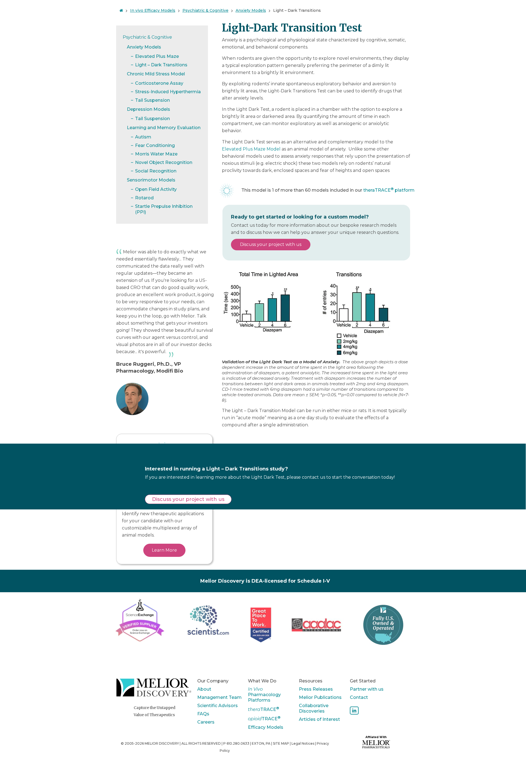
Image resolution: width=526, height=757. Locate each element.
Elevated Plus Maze (157, 56)
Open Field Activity (156, 189)
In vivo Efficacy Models (152, 10)
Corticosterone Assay (159, 83)
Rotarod (144, 197)
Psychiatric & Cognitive (205, 10)
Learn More (164, 550)
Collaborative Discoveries (313, 708)
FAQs (203, 713)
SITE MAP (281, 743)
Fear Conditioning (155, 145)
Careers (206, 722)
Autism (143, 137)
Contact (359, 697)
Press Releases (316, 689)
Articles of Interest (319, 719)
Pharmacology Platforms (264, 695)
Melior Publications (320, 697)
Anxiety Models (251, 10)
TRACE (263, 709)
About (204, 689)
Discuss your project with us (270, 244)
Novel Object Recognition (163, 162)
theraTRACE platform (388, 190)
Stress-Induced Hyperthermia (168, 91)
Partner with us (367, 689)
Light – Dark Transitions (297, 10)
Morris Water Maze (156, 154)
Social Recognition (155, 171)
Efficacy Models (265, 727)
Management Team (219, 697)
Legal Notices (302, 743)
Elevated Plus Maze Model (251, 149)
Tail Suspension (152, 100)
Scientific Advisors (217, 705)
